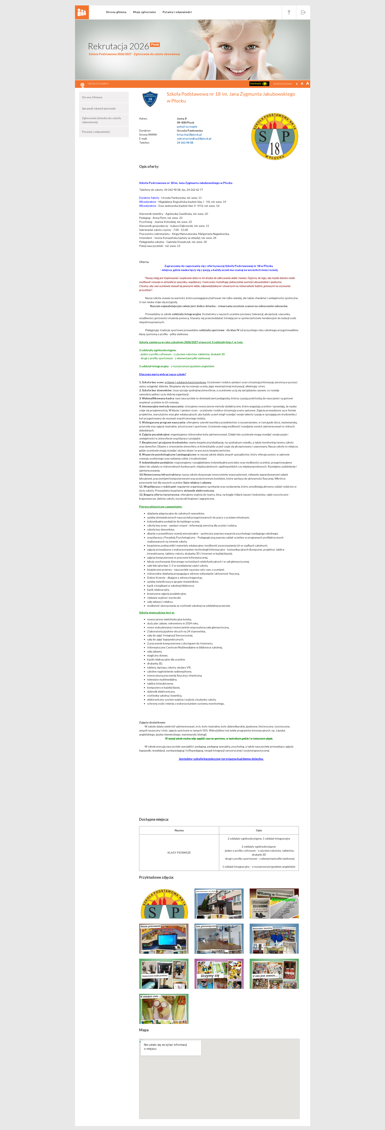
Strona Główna (92, 97)
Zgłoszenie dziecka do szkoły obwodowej (101, 120)
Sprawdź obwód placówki (99, 108)
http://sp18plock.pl (189, 134)
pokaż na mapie (187, 126)
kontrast (255, 83)
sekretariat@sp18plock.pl (194, 138)
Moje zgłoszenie (144, 12)
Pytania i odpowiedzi (177, 12)
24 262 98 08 (185, 142)
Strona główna (116, 12)
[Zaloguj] (289, 12)
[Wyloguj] (303, 12)
